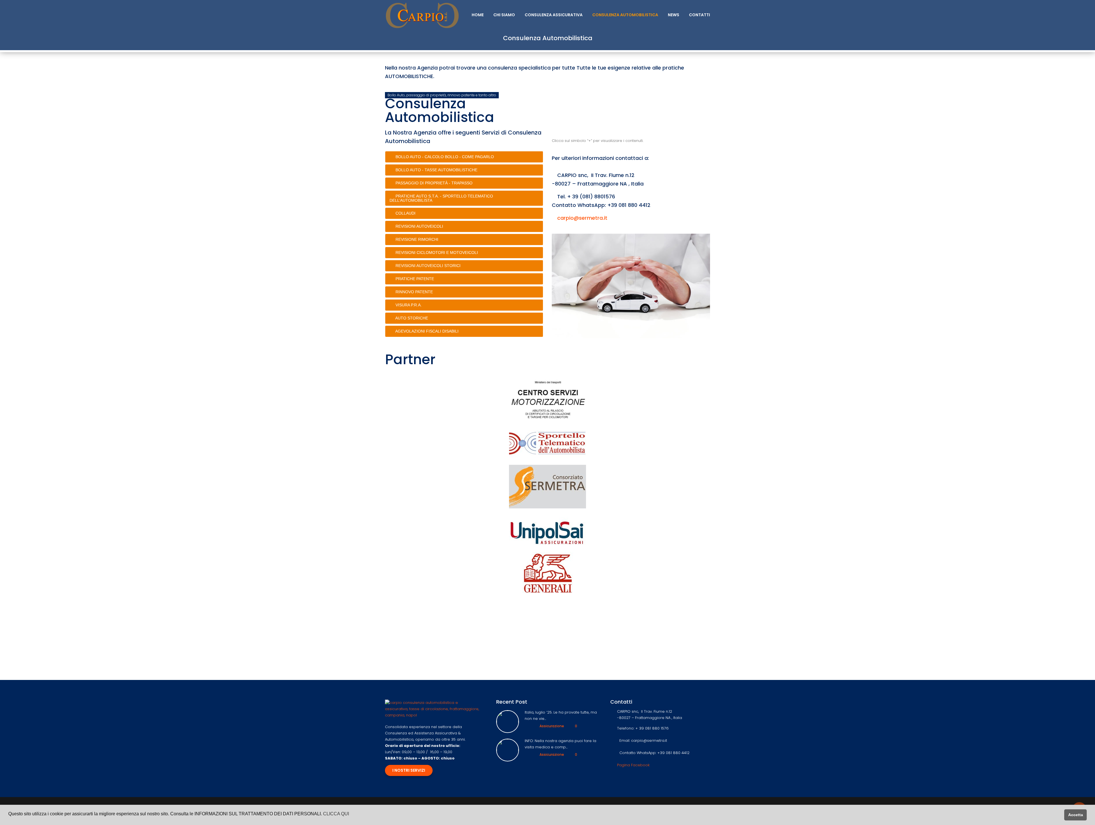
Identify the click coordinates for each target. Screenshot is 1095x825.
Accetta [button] (1075, 814)
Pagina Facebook (633, 765)
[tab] (464, 156)
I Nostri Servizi (408, 770)
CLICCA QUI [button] (336, 813)
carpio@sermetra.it (582, 217)
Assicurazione (552, 726)
